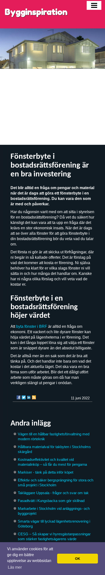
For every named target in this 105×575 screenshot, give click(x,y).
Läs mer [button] (15, 567)
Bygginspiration (36, 12)
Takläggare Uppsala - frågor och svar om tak (53, 493)
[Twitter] (24, 397)
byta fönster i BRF (31, 326)
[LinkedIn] (29, 397)
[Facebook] (19, 397)
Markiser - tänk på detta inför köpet (45, 472)
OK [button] (77, 559)
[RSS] (34, 397)
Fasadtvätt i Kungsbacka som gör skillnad (51, 501)
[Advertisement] (52, 106)
